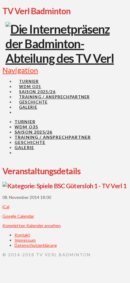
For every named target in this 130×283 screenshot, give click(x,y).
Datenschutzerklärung (36, 245)
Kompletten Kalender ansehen (31, 225)
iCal (5, 206)
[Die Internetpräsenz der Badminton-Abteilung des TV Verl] (61, 58)
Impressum (25, 240)
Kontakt (22, 234)
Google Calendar (18, 216)
